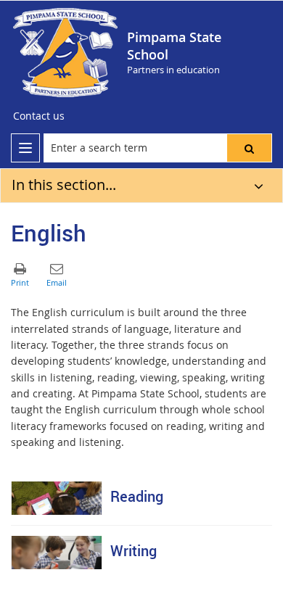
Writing (133, 551)
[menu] (25, 147)
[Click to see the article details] (56, 498)
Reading (136, 496)
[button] (249, 147)
